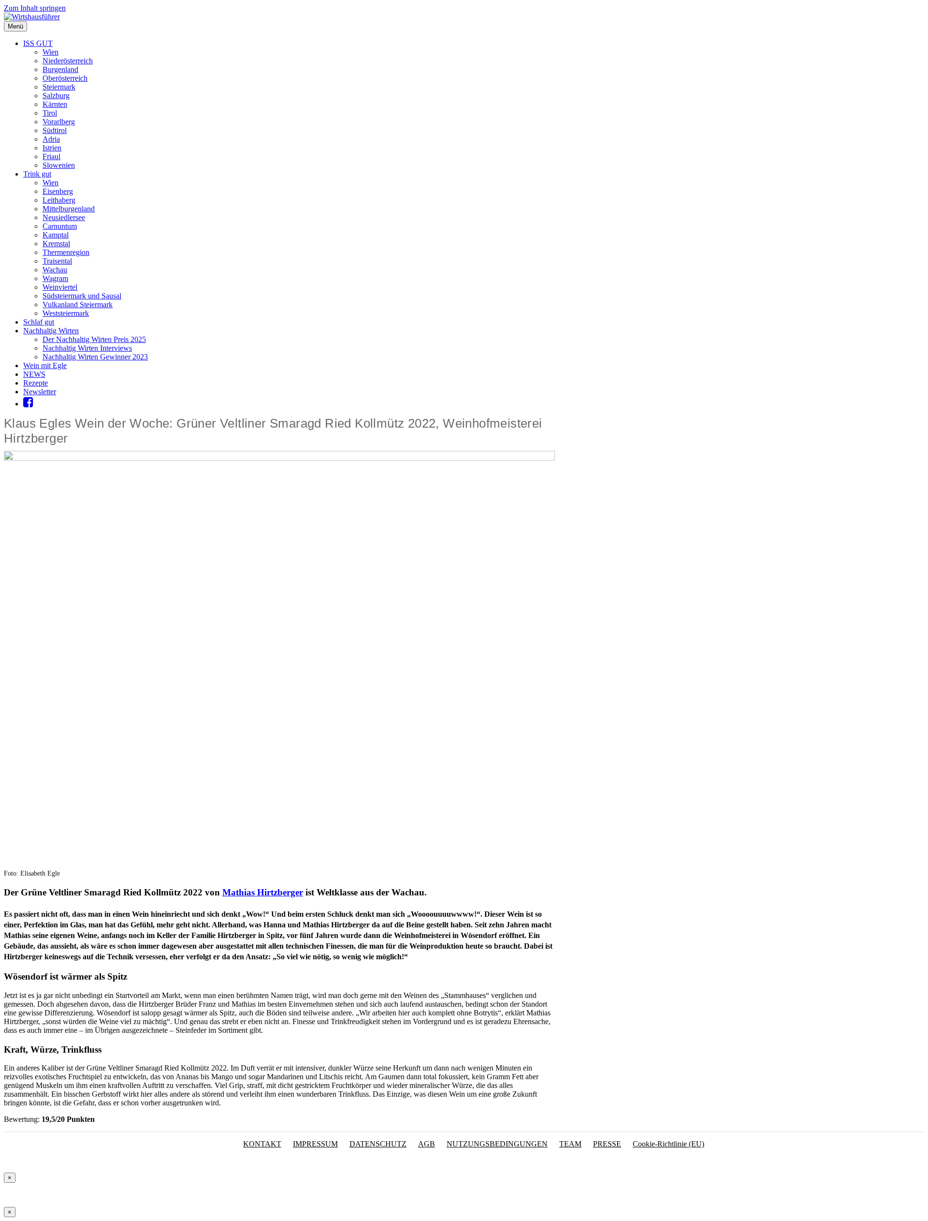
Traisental (57, 261)
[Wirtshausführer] (32, 17)
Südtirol (55, 130)
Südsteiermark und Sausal (82, 296)
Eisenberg (58, 191)
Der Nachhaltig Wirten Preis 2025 (94, 339)
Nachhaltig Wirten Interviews (87, 348)
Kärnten (55, 104)
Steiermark (59, 87)
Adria (51, 139)
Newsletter (39, 391)
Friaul (51, 156)
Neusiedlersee (64, 217)
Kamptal (56, 235)
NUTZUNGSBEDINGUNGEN (497, 1144)
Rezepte (35, 383)
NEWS (34, 374)
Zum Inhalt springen (35, 8)
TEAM (570, 1144)
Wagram (55, 278)
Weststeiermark (66, 313)
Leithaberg (59, 200)
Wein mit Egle (45, 365)
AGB (426, 1144)
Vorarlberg (59, 122)
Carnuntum (60, 226)
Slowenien (59, 165)
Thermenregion (66, 252)
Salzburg (56, 95)
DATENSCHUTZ (377, 1144)
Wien (50, 52)
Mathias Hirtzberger (262, 892)
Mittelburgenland (69, 209)
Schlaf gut (38, 322)
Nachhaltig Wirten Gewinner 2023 (95, 357)
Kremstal (56, 243)
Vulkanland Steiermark (78, 304)
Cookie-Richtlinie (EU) (668, 1144)
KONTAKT (262, 1144)
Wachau (55, 270)
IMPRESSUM (315, 1144)
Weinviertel (60, 287)
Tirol (50, 113)
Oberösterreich (65, 78)
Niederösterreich (68, 61)
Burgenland (60, 69)
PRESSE (607, 1144)
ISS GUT (38, 43)
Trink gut (37, 174)
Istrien (52, 148)
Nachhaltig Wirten (51, 331)
